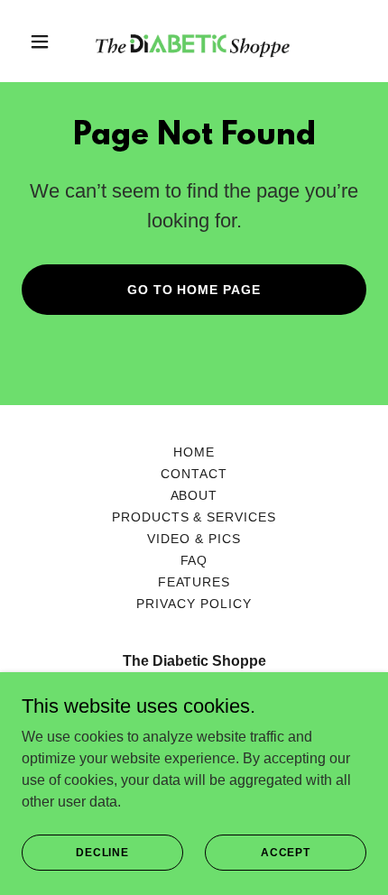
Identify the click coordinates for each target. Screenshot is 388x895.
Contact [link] (194, 473)
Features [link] (194, 582)
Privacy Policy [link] (194, 603)
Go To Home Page (194, 289)
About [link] (194, 495)
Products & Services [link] (194, 517)
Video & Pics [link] (194, 538)
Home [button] (194, 452)
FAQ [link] (194, 560)
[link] (194, 41)
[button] (47, 41)
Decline (102, 851)
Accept (285, 851)
